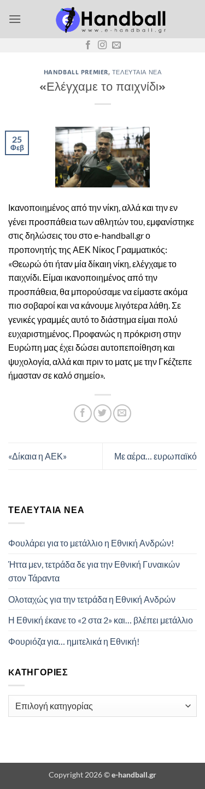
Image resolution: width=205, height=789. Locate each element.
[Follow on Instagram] (102, 45)
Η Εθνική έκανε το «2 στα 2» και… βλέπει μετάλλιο (100, 620)
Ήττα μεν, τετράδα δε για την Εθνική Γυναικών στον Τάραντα (94, 571)
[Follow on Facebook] (88, 45)
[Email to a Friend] (122, 413)
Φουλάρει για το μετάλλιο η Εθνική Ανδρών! (91, 543)
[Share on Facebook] (83, 413)
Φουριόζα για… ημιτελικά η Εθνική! (73, 641)
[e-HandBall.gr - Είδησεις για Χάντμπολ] (109, 19)
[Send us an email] (116, 45)
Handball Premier (76, 72)
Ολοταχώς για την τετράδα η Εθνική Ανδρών (91, 599)
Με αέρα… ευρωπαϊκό (155, 456)
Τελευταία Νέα (136, 72)
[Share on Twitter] (102, 413)
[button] (14, 18)
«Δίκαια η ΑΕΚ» (37, 456)
